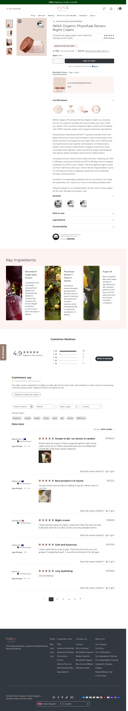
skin (62, 418)
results (70, 418)
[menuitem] (34, 15)
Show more (18, 424)
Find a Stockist (82, 648)
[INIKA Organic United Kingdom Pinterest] (62, 697)
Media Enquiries (83, 656)
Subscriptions (63, 672)
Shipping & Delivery (65, 652)
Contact (79, 644)
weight (27, 418)
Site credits (27, 699)
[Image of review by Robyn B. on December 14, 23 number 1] (45, 496)
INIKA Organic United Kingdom (27, 696)
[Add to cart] (64, 91)
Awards (98, 668)
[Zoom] (20, 21)
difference (81, 418)
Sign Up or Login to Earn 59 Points (69, 21)
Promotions (62, 656)
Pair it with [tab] (74, 72)
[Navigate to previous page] (45, 598)
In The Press (100, 676)
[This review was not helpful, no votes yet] (111, 471)
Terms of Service (64, 664)
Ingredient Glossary (103, 664)
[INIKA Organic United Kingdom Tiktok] (67, 697)
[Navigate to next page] (81, 598)
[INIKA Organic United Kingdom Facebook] (58, 697)
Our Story (99, 648)
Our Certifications (102, 652)
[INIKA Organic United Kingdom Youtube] (71, 697)
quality (37, 418)
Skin (52, 644)
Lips (51, 656)
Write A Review (104, 358)
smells (46, 418)
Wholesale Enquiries (84, 652)
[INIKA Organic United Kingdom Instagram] (54, 697)
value (54, 418)
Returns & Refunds (65, 648)
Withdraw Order (83, 668)
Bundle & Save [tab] (60, 72)
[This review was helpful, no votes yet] (107, 471)
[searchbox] (20, 406)
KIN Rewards (15, 9)
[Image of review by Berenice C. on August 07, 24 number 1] (45, 456)
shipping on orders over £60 (63, 2)
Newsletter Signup (84, 660)
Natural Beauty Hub (104, 672)
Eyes (52, 652)
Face (52, 648)
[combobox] (46, 406)
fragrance (17, 418)
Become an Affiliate (84, 664)
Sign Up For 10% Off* (64, 46)
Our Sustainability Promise (106, 660)
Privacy (60, 660)
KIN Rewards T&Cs (65, 668)
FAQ (59, 644)
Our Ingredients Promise (106, 656)
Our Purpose (100, 644)
